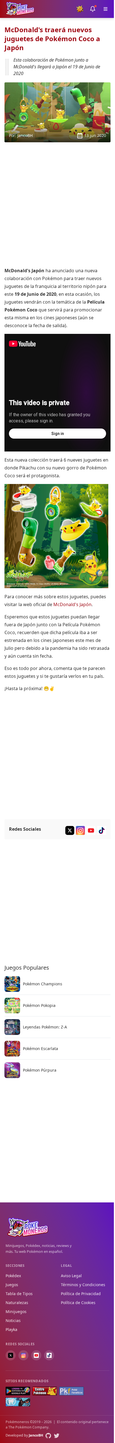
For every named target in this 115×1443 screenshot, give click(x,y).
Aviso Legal (71, 1275)
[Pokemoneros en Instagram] (23, 1355)
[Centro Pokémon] (44, 1391)
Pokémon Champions (42, 983)
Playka (11, 1329)
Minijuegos (16, 1311)
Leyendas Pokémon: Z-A (45, 1026)
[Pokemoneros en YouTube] (36, 1355)
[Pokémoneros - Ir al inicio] (20, 9)
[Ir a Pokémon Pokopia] (12, 1005)
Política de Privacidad (81, 1293)
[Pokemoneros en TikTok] (49, 1355)
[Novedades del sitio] (93, 9)
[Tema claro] (80, 9)
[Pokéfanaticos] (71, 1391)
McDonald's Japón (72, 605)
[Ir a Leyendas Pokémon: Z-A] (12, 1027)
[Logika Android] (18, 1391)
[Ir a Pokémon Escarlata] (12, 1048)
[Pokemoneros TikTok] (101, 830)
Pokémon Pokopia (39, 1005)
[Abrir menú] (105, 9)
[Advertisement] (57, 204)
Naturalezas (17, 1302)
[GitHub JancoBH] (48, 1435)
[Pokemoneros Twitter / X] (69, 830)
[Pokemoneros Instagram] (80, 830)
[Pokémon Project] (18, 1402)
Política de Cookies (78, 1302)
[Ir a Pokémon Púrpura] (12, 1070)
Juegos (12, 1284)
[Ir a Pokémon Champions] (12, 984)
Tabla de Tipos (19, 1293)
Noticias (13, 1320)
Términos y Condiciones (83, 1284)
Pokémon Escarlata (40, 1048)
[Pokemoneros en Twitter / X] (11, 1355)
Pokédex (13, 1275)
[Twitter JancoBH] (56, 1435)
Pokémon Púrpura (39, 1069)
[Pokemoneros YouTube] (91, 830)
